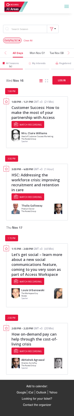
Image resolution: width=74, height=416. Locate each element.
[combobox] (26, 29)
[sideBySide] (46, 81)
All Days (18, 53)
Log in (62, 80)
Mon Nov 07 (37, 53)
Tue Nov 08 (57, 53)
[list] (41, 81)
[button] (53, 29)
